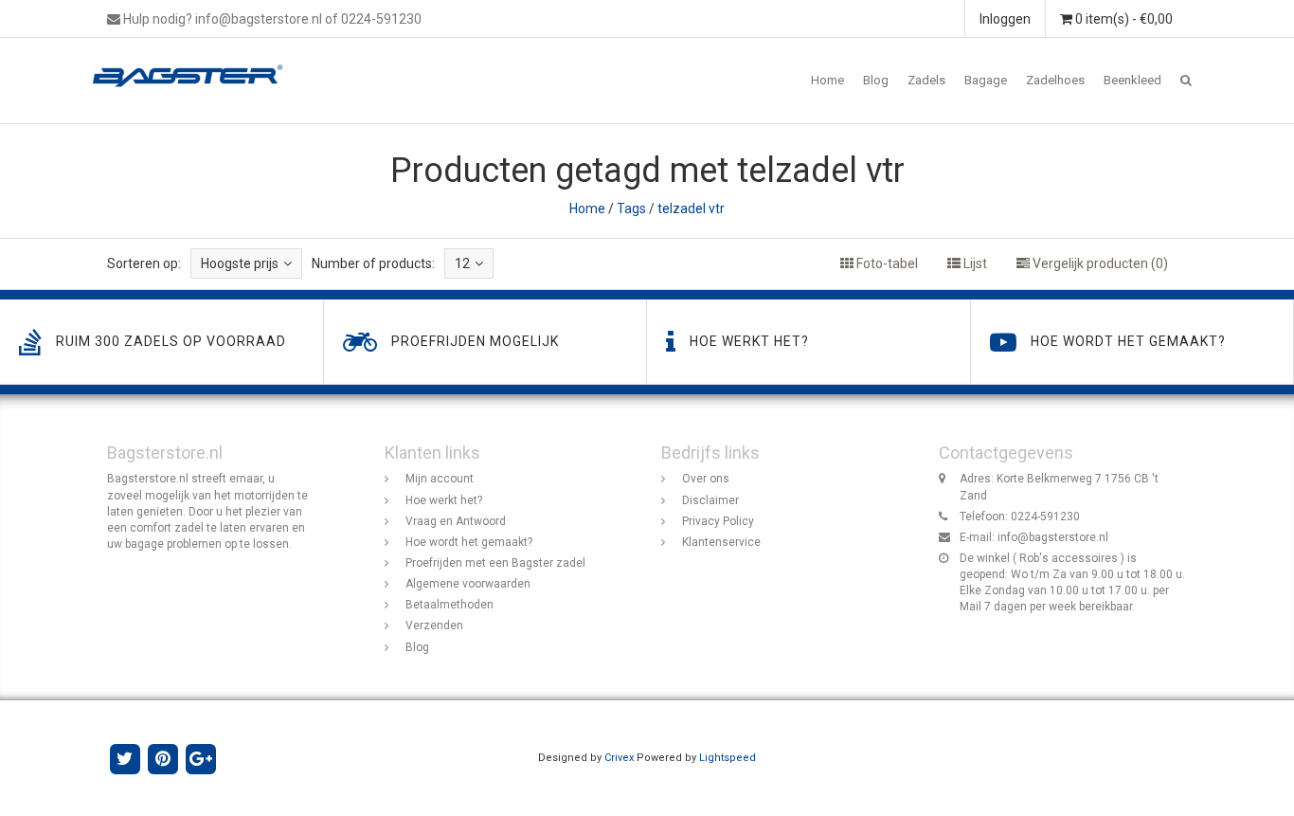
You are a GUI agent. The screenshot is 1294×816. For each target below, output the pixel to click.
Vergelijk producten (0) (1099, 263)
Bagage (985, 80)
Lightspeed (727, 758)
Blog (876, 80)
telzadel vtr (691, 208)
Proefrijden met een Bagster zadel (495, 563)
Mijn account (439, 478)
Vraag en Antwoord (455, 521)
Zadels (926, 80)
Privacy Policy (718, 521)
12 (462, 263)
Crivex (619, 758)
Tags (631, 208)
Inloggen (1005, 19)
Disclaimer (710, 500)
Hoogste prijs (240, 263)
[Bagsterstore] (195, 61)
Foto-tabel (886, 263)
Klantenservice (721, 542)
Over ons (705, 478)
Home (827, 80)
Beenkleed (1132, 80)
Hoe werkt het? (443, 500)
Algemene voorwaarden (467, 583)
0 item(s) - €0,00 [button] (1122, 19)
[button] (1186, 80)
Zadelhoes (1055, 80)
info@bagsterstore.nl (1052, 537)
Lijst (974, 263)
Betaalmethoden (449, 604)
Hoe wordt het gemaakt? (468, 542)
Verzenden (434, 625)
